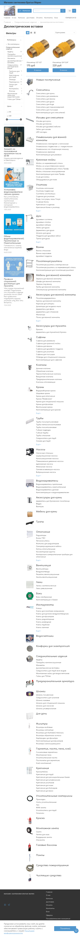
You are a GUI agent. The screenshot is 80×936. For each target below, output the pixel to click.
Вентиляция (43, 565)
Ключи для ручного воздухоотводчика (52, 614)
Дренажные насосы (44, 464)
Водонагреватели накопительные (51, 487)
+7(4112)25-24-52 (70, 18)
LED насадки (41, 132)
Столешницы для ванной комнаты (51, 290)
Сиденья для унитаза (45, 196)
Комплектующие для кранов (48, 410)
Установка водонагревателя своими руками (13, 192)
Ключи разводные (43, 622)
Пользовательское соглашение (58, 918)
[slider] (6, 119)
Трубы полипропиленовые (47, 422)
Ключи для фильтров (45, 616)
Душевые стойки (43, 222)
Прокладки (40, 799)
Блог (56, 18)
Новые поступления (48, 80)
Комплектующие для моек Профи (50, 174)
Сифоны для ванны (44, 346)
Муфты (39, 660)
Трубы (39, 418)
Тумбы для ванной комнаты (48, 287)
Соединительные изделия (26, 22)
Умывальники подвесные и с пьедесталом (54, 146)
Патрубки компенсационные (48, 662)
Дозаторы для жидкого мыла (48, 306)
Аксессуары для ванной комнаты (56, 295)
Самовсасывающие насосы (48, 469)
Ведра (38, 504)
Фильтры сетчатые (44, 730)
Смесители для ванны (45, 99)
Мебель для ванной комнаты (53, 275)
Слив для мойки (42, 177)
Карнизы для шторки (45, 304)
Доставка (30, 18)
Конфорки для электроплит (53, 646)
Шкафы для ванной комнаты (48, 281)
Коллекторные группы (45, 552)
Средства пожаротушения (52, 865)
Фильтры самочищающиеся (48, 744)
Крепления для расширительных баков (53, 777)
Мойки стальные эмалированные (50, 171)
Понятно (65, 928)
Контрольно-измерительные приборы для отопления (54, 556)
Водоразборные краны (46, 391)
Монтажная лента (47, 828)
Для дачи (41, 713)
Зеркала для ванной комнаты (48, 279)
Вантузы (40, 506)
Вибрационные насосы (46, 472)
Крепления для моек (44, 785)
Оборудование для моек (46, 180)
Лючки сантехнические (46, 586)
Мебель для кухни (46, 511)
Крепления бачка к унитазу (48, 207)
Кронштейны (42, 772)
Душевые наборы (43, 225)
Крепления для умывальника (48, 780)
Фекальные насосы (44, 467)
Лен (37, 805)
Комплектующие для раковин (48, 155)
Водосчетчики (44, 636)
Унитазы (41, 185)
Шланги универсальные (46, 708)
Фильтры (42, 724)
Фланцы (12, 91)
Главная (7, 18)
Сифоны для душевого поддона (49, 349)
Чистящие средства (48, 875)
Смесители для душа (45, 102)
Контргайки (14, 88)
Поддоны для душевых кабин (48, 236)
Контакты (48, 18)
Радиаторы (41, 535)
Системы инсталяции (45, 194)
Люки (39, 582)
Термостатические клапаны (48, 374)
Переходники (14, 82)
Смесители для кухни (45, 93)
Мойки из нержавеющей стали (49, 163)
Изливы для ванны (44, 124)
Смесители (43, 90)
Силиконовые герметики (46, 752)
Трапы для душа (43, 238)
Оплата (39, 18)
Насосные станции (44, 453)
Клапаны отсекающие (45, 382)
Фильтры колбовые (44, 727)
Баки (39, 593)
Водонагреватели (47, 481)
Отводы (12, 79)
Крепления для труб (44, 774)
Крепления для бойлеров (46, 788)
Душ (38, 216)
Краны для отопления (45, 396)
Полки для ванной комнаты (48, 317)
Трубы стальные (43, 435)
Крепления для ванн (44, 791)
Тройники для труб (14, 72)
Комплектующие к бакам (47, 600)
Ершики (39, 329)
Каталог (26, 11)
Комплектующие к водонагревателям (52, 492)
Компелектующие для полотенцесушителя (55, 270)
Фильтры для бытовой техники (50, 733)
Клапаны (41, 365)
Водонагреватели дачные (47, 490)
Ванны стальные (43, 251)
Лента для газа (42, 834)
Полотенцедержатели (46, 298)
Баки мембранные (44, 597)
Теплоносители (42, 541)
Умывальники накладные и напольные (52, 144)
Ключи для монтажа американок (50, 611)
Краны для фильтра (44, 404)
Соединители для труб (46, 438)
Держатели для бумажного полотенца (53, 501)
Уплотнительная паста (46, 758)
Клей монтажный (43, 763)
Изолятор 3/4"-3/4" (60, 62)
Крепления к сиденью (45, 205)
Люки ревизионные (44, 588)
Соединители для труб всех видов (51, 671)
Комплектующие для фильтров (49, 741)
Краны (40, 387)
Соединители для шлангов (47, 698)
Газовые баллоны (46, 845)
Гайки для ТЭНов (43, 676)
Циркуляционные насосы (46, 456)
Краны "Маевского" (44, 399)
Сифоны (41, 337)
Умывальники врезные (45, 152)
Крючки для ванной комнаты (48, 301)
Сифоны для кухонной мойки (48, 343)
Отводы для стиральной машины (50, 357)
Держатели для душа (45, 230)
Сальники (40, 813)
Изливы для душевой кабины (48, 127)
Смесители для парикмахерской (50, 107)
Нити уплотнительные (46, 802)
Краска (40, 818)
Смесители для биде (45, 104)
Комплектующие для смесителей (50, 113)
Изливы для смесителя (49, 117)
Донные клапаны (43, 368)
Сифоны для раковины (45, 341)
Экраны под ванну (44, 284)
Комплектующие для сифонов (49, 360)
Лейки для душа (42, 228)
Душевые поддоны (44, 256)
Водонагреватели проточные (49, 484)
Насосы (40, 449)
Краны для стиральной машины (50, 402)
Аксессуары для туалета (51, 326)
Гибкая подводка (43, 430)
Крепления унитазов (45, 783)
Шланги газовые (43, 700)
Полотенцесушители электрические (52, 265)
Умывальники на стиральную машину (52, 149)
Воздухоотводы (43, 572)
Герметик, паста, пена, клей (53, 749)
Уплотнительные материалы (54, 796)
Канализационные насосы (47, 458)
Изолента (40, 840)
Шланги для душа (43, 233)
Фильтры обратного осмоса (48, 735)
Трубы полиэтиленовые (46, 427)
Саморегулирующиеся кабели (48, 546)
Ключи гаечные (42, 627)
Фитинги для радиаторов (47, 543)
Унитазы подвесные (45, 191)
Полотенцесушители (49, 261)
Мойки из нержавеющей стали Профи (52, 169)
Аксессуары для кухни (49, 497)
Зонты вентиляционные (46, 577)
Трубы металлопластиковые (48, 425)
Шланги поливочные (44, 695)
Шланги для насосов (45, 706)
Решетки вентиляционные (47, 574)
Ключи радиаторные (45, 619)
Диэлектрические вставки (47, 668)
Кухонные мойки (45, 160)
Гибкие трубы (42, 433)
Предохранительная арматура (55, 681)
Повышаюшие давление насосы (49, 461)
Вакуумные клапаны (44, 377)
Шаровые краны (43, 393)
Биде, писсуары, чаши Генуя (48, 199)
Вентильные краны (44, 407)
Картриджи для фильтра (47, 738)
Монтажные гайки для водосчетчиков (52, 673)
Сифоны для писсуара (45, 354)
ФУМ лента (41, 808)
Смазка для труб (43, 441)
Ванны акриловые (43, 253)
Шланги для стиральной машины (50, 703)
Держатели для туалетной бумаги (51, 332)
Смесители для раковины (47, 96)
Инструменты (45, 605)
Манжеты (40, 665)
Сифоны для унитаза (45, 352)
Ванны (40, 247)
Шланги (40, 691)
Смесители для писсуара (47, 110)
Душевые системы (44, 219)
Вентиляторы (42, 569)
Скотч (38, 832)
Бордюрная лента (44, 837)
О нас (14, 18)
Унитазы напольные (45, 188)
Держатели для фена (45, 309)
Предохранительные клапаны (49, 379)
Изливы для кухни (43, 121)
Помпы (40, 855)
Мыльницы (40, 315)
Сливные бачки (42, 202)
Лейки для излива (43, 129)
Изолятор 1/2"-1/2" (34, 62)
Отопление (43, 532)
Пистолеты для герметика (48, 760)
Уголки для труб (13, 85)
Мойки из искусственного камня (50, 166)
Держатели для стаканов (47, 312)
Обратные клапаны (44, 371)
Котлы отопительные (45, 549)
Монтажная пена (43, 755)
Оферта (49, 915)
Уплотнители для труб (46, 810)
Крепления (42, 768)
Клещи (39, 608)
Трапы (40, 522)
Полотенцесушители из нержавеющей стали (56, 267)
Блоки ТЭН (40, 538)
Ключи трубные (43, 625)
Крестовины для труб (14, 76)
